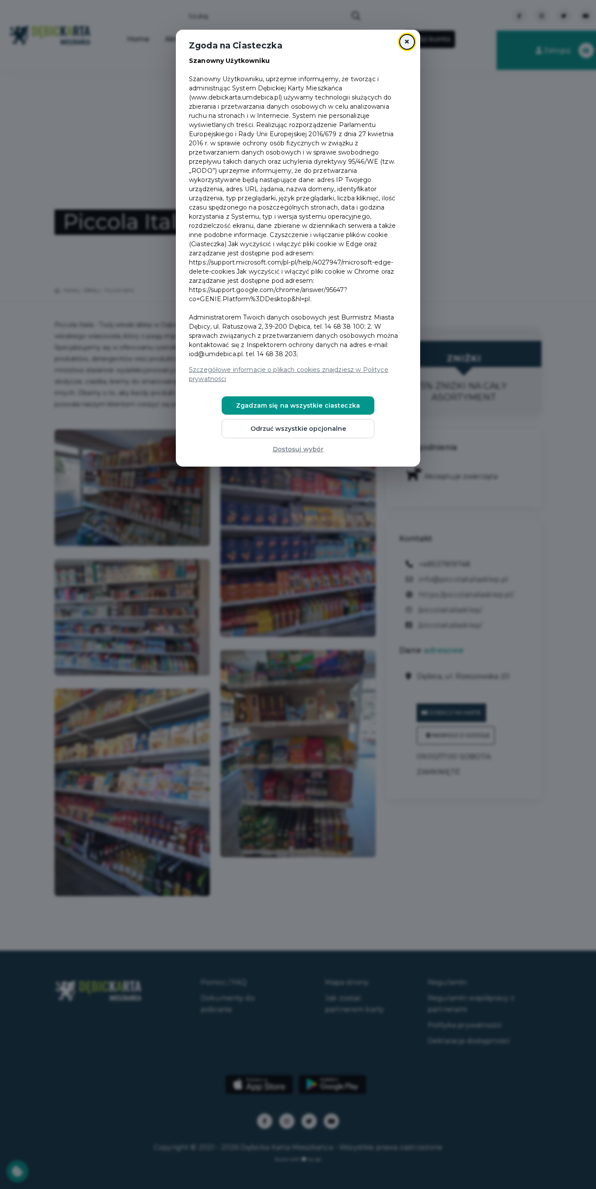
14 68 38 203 (277, 354)
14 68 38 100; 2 (348, 326)
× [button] (407, 42)
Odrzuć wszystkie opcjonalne (298, 429)
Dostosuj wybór (298, 449)
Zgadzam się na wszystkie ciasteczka (298, 405)
